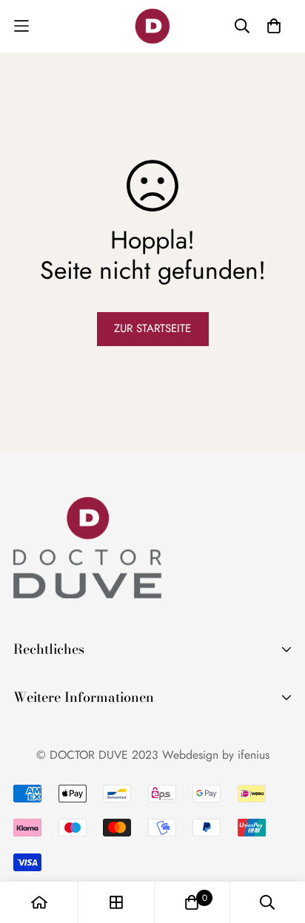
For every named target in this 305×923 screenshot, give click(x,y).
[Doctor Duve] (152, 26)
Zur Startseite (152, 328)
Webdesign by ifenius (215, 754)
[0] (191, 902)
